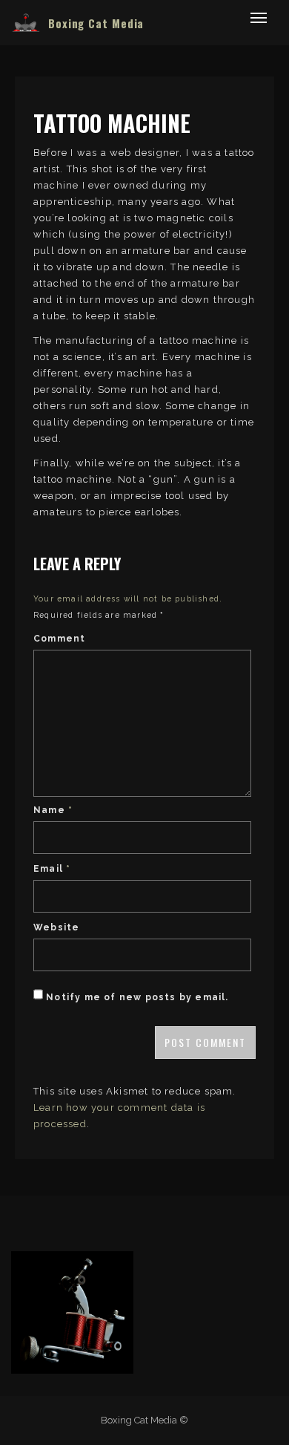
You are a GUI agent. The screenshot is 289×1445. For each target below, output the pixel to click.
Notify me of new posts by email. (137, 997)
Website (56, 927)
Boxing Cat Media (96, 23)
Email (51, 869)
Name (53, 810)
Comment (59, 638)
